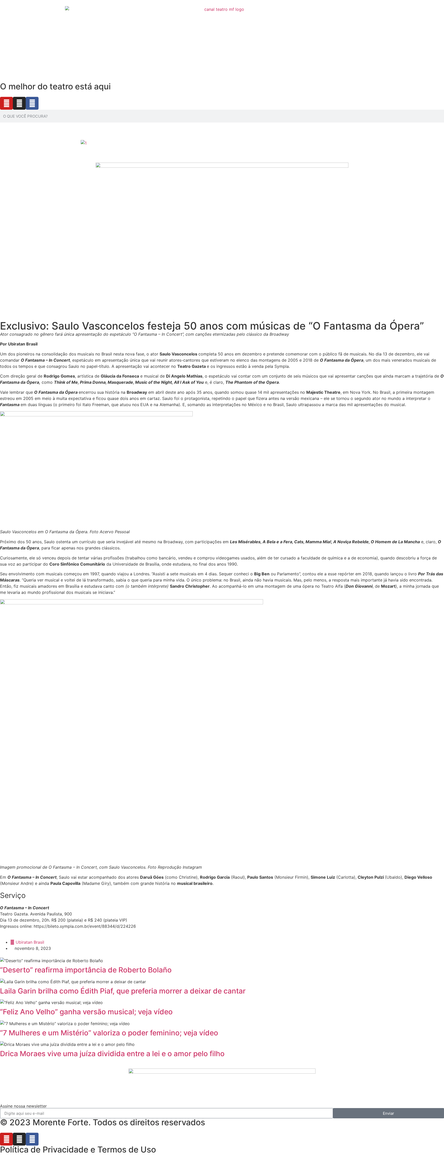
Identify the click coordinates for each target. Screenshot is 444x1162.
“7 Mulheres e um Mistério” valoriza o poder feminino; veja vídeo (109, 1032)
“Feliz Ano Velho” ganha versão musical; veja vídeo (86, 1011)
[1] (84, 143)
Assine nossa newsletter (23, 1106)
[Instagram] (19, 103)
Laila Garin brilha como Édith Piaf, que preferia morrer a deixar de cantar (123, 991)
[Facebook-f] (32, 103)
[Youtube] (6, 103)
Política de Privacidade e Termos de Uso (78, 1150)
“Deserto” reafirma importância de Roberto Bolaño (86, 970)
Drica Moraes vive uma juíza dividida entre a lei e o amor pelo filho (112, 1053)
